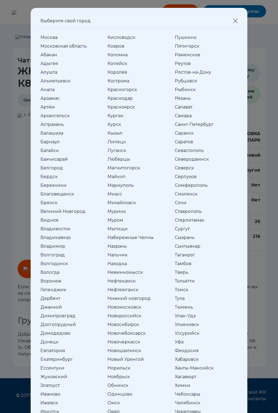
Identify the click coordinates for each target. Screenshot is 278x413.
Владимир (52, 246)
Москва (49, 37)
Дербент (50, 298)
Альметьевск (55, 80)
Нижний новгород (129, 298)
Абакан (48, 54)
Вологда (49, 272)
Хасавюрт (185, 376)
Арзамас (50, 98)
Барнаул (50, 141)
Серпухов (186, 176)
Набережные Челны (131, 237)
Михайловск (122, 202)
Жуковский (53, 376)
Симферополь (191, 185)
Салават (183, 107)
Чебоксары (187, 394)
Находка (117, 263)
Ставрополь (188, 211)
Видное (49, 220)
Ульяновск (187, 324)
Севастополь (189, 150)
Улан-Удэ (185, 315)
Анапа (47, 89)
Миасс (115, 194)
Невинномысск (125, 272)
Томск (181, 289)
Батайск (49, 150)
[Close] (235, 21)
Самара (183, 115)
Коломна (118, 54)
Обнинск (118, 385)
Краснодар (120, 98)
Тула (180, 298)
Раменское (187, 54)
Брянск (49, 202)
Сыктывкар (187, 246)
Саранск (184, 133)
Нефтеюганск (123, 289)
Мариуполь (121, 185)
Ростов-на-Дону (193, 72)
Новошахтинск (124, 350)
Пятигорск (187, 46)
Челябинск (187, 402)
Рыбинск (185, 89)
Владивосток (55, 228)
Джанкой (51, 307)
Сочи (181, 202)
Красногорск (122, 89)
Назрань (117, 246)
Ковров (116, 46)
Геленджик (53, 289)
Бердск (49, 176)
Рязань (183, 98)
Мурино (117, 211)
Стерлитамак (189, 220)
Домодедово (55, 333)
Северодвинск (192, 159)
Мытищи (118, 228)
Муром (115, 220)
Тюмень (184, 307)
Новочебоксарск (127, 333)
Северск (184, 167)
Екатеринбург (56, 359)
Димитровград (57, 315)
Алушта (48, 72)
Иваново (50, 394)
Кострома (118, 80)
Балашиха (51, 133)
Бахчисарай (54, 159)
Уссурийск (187, 333)
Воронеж (50, 281)
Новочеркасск (124, 341)
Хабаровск (187, 359)
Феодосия (187, 350)
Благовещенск (57, 194)
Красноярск (121, 107)
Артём (47, 107)
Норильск (119, 368)
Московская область (63, 46)
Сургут (182, 228)
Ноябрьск (119, 376)
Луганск (117, 150)
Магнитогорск (124, 167)
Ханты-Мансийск (194, 368)
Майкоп (117, 176)
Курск (114, 124)
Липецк (117, 141)
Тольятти (185, 281)
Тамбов (183, 263)
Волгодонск (54, 263)
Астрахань (52, 124)
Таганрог (185, 254)
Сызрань (185, 237)
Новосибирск (123, 324)
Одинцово (120, 394)
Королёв (117, 72)
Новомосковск (124, 307)
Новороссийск (124, 315)
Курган (116, 115)
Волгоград (52, 254)
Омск (114, 402)
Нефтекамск (122, 281)
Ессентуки (52, 368)
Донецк (49, 341)
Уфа (179, 341)
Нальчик (118, 254)
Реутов (183, 63)
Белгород (51, 167)
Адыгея (49, 63)
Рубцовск (186, 80)
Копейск (117, 63)
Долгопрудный (58, 324)
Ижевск (49, 402)
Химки (182, 385)
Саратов (184, 141)
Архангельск (55, 115)
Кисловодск (121, 37)
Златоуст (50, 385)
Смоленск (186, 194)
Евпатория (52, 350)
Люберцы (119, 159)
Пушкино (186, 37)
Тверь (181, 272)
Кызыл (115, 133)
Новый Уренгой (126, 359)
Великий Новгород (63, 211)
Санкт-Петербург (194, 124)
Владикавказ (55, 237)
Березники (53, 185)
